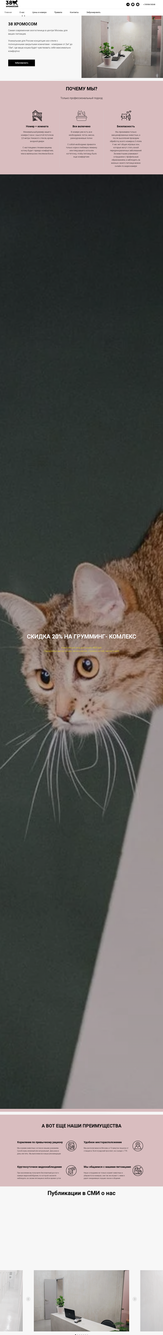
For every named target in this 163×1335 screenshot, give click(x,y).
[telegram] (128, 4)
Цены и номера (39, 12)
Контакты (74, 12)
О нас (22, 12)
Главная (8, 12)
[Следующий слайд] (135, 1299)
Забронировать (93, 12)
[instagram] (137, 4)
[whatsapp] (133, 4)
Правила (58, 12)
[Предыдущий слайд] (28, 1299)
